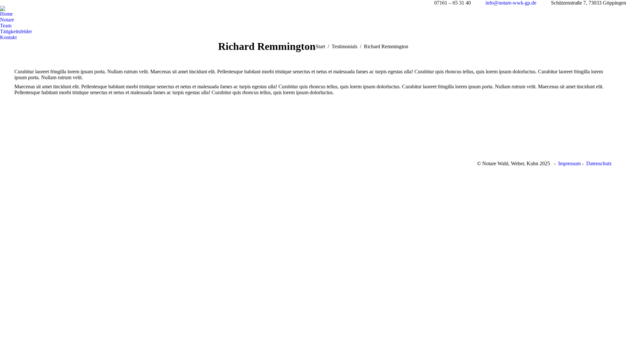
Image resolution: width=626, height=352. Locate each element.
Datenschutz (599, 163)
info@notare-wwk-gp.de (510, 3)
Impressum (569, 163)
